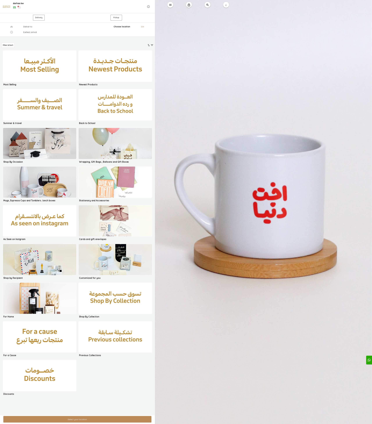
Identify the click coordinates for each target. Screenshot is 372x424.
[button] (77, 6)
